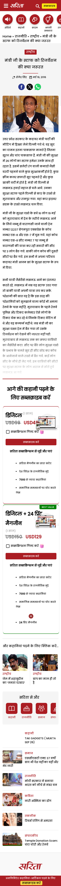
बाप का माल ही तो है (44, 681)
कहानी (11, 717)
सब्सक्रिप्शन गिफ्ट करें (24, 546)
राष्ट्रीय (34, 36)
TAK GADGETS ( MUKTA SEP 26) (40, 740)
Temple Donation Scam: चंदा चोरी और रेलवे (41, 842)
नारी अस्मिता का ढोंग (38, 801)
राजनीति (21, 36)
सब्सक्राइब (49, 6)
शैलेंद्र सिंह (21, 77)
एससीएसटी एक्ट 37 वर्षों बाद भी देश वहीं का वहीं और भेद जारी (30, 762)
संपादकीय (31, 836)
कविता (29, 796)
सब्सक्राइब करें (31, 442)
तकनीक (30, 816)
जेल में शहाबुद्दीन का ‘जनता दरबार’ (14, 681)
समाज (41, 717)
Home (7, 36)
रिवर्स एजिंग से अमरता (39, 821)
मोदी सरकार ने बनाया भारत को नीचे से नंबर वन (41, 783)
